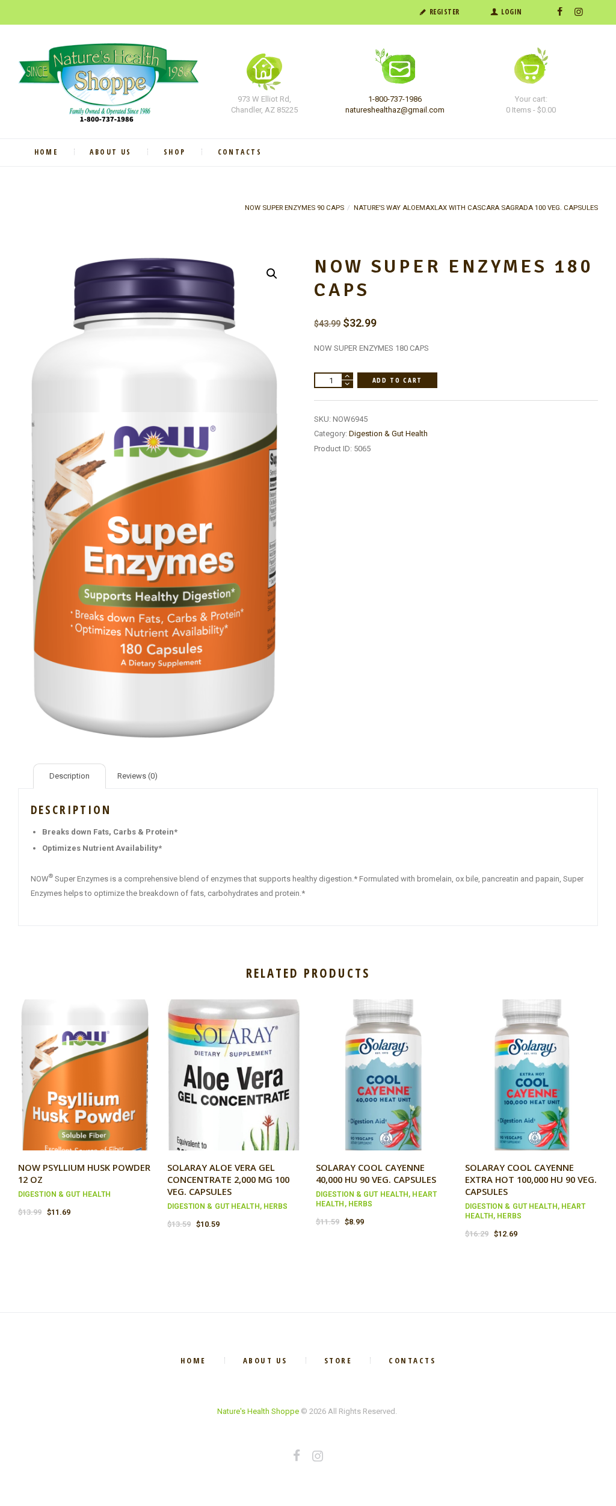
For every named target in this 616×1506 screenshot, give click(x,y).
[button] (272, 274)
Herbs (275, 1206)
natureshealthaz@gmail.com (395, 109)
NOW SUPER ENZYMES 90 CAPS (294, 207)
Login (511, 12)
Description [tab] (69, 775)
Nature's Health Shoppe (258, 1411)
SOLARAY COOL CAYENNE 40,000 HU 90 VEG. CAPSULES (376, 1173)
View (85, 1063)
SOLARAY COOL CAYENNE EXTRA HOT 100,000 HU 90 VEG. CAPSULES (531, 1179)
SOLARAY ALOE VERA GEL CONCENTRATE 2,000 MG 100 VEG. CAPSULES (228, 1179)
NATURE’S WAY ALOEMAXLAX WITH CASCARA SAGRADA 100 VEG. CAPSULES (476, 207)
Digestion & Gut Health (388, 433)
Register (445, 12)
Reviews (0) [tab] (137, 775)
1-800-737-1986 (395, 98)
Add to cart (397, 379)
